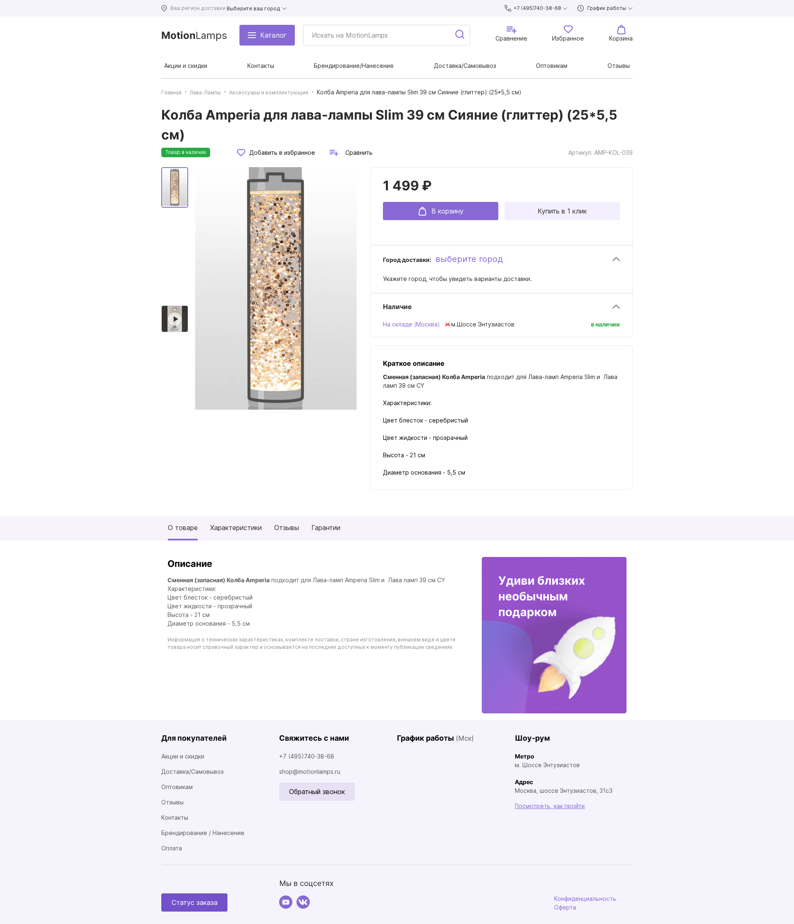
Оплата (171, 848)
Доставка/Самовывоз (192, 771)
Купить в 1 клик (562, 211)
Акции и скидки (182, 756)
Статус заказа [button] (195, 902)
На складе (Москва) (411, 324)
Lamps (194, 35)
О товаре (183, 527)
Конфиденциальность (585, 898)
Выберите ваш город (253, 8)
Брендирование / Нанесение (202, 832)
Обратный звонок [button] (317, 791)
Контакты (174, 817)
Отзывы (286, 527)
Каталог (273, 35)
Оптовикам (177, 786)
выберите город (469, 259)
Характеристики (236, 527)
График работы (606, 8)
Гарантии (325, 527)
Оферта (565, 907)
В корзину (447, 211)
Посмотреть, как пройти (550, 805)
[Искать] (460, 35)
